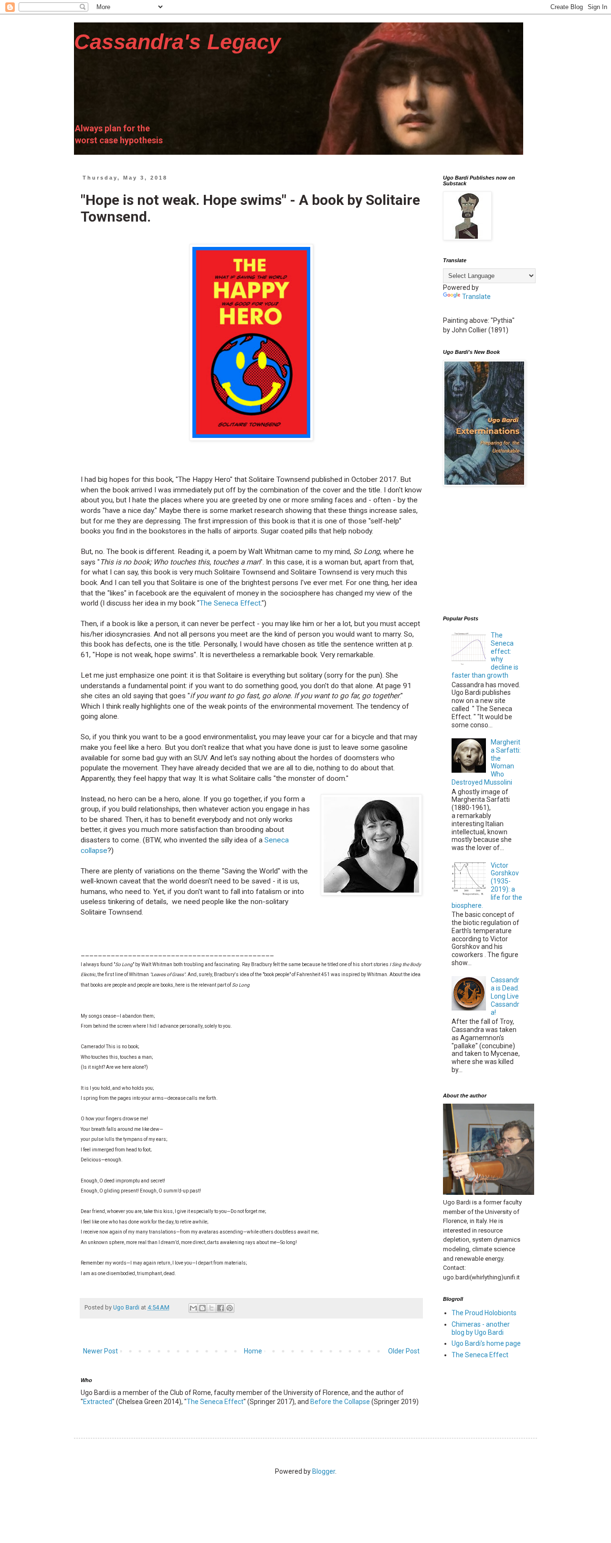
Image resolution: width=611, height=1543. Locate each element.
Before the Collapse (340, 1401)
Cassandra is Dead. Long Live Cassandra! (505, 996)
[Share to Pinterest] (229, 1308)
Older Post (404, 1351)
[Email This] (193, 1308)
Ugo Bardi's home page (486, 1343)
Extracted (97, 1401)
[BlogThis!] (202, 1308)
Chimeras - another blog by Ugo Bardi (481, 1328)
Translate (476, 296)
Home (253, 1351)
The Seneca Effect (230, 603)
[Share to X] (211, 1308)
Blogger (323, 1471)
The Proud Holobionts (484, 1313)
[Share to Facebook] (220, 1308)
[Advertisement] (490, 551)
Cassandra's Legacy (177, 42)
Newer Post (100, 1351)
